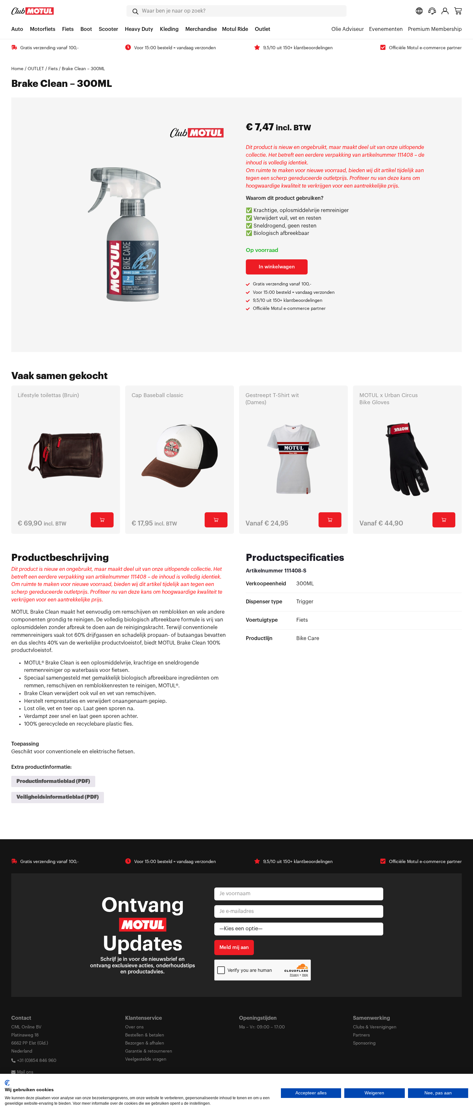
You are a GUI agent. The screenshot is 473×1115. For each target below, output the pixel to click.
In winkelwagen (277, 267)
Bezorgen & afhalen (144, 1043)
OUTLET (36, 69)
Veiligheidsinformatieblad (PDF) (57, 797)
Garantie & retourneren (148, 1051)
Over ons (134, 1027)
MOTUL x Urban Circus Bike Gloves (388, 399)
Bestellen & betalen (144, 1035)
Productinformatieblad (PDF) (53, 781)
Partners (361, 1035)
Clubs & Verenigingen (374, 1027)
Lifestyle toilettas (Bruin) (48, 395)
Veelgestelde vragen (145, 1059)
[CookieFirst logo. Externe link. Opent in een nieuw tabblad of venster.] (7, 1083)
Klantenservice (143, 1018)
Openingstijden (258, 1018)
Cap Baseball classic (157, 395)
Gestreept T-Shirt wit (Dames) (272, 399)
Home (17, 69)
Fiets (53, 69)
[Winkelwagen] (458, 11)
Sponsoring (364, 1043)
